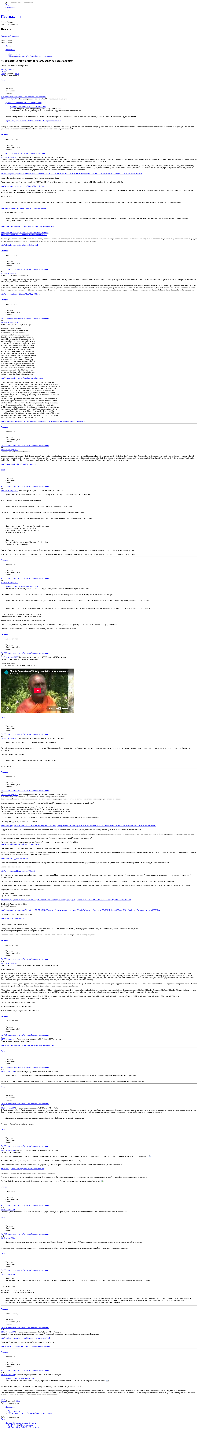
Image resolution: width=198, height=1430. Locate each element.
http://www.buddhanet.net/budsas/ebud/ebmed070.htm (20, 294)
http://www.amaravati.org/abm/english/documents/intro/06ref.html (24, 233)
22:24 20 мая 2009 (8, 1375)
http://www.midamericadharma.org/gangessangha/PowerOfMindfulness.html (28, 226)
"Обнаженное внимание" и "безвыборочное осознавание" (23, 97)
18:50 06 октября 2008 (9, 491)
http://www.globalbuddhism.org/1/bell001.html (18, 871)
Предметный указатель (10, 36)
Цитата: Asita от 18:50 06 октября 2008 (22, 586)
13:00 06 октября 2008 (9, 99)
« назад (4, 70)
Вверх (3, 1401)
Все (17, 74)
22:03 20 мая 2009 (8, 1332)
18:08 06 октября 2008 (9, 450)
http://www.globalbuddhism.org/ (12, 918)
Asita (3, 80)
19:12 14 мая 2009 (8, 1238)
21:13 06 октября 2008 (9, 657)
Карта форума (34, 1427)
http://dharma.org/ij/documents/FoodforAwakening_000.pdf (22, 378)
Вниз (3, 74)
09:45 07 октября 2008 (9, 795)
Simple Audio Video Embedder (17, 1427)
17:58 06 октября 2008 (9, 273)
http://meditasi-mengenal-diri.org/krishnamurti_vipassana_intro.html (25, 1338)
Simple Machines (26, 1425)
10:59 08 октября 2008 (9, 963)
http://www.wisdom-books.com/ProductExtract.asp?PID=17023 (24, 235)
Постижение (11, 16)
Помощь (9, 1423)
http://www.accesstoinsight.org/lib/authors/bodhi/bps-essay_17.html (25, 1346)
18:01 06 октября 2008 (9, 322)
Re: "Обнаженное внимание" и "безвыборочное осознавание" (25, 269)
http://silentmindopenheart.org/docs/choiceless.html (19, 245)
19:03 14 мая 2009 (8, 1150)
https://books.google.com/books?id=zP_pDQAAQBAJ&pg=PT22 (25, 208)
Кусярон (4, 1187)
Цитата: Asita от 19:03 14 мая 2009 (20, 1379)
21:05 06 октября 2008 (9, 583)
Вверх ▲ (32, 1423)
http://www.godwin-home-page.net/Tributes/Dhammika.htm (22, 186)
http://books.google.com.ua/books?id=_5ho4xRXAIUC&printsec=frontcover (33, 121)
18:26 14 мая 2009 (8, 1108)
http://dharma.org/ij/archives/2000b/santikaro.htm (18, 464)
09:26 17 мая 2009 (8, 1274)
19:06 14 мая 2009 (8, 1210)
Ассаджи (4, 134)
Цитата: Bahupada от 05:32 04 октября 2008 (28, 107)
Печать (3, 72)
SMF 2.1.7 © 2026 (12, 1425)
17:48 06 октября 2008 (9, 157)
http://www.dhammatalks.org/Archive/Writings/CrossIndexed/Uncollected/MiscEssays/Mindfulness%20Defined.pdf (43, 421)
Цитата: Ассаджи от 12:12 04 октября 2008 (23, 103)
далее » (11, 70)
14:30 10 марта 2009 (8, 1039)
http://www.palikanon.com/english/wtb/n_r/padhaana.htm (21, 844)
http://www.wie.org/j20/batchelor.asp (14, 859)
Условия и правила (20, 1423)
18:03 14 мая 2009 (8, 1072)
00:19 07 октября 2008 (9, 738)
